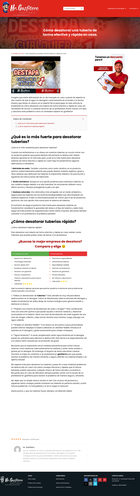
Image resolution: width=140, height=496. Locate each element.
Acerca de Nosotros (62, 483)
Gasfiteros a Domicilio (116, 8)
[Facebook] (86, 480)
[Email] (91, 484)
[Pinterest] (105, 480)
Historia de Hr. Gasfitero (64, 487)
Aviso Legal (31, 479)
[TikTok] (86, 484)
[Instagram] (95, 480)
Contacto (133, 8)
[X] (91, 480)
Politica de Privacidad (35, 487)
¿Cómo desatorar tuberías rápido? (31, 126)
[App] (95, 484)
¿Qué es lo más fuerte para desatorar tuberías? (36, 123)
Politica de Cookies (34, 483)
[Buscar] (82, 8)
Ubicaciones (60, 479)
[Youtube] (100, 480)
